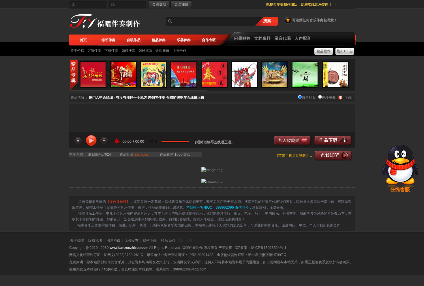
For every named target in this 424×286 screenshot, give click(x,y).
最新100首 (345, 51)
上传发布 (131, 241)
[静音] (154, 141)
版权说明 (95, 241)
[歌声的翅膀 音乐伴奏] (274, 75)
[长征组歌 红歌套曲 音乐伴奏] (93, 75)
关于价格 (77, 51)
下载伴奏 (111, 51)
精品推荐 (324, 51)
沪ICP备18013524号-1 (268, 248)
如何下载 (150, 241)
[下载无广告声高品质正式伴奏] (333, 141)
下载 (348, 98)
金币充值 (162, 51)
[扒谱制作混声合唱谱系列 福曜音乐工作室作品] (153, 75)
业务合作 (179, 51)
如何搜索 (128, 51)
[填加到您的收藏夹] (293, 141)
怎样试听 (145, 51)
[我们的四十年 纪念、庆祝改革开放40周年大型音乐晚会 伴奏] (183, 75)
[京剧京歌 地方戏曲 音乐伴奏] (244, 75)
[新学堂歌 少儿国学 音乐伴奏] (335, 75)
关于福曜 (77, 241)
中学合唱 (76, 154)
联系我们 (168, 241)
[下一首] (104, 141)
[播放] (91, 140)
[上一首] (78, 141)
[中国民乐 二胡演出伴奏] (305, 75)
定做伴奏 (94, 51)
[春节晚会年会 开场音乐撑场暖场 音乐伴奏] (214, 75)
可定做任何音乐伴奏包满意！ (314, 20)
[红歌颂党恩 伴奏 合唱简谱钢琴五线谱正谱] (123, 75)
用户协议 (113, 241)
